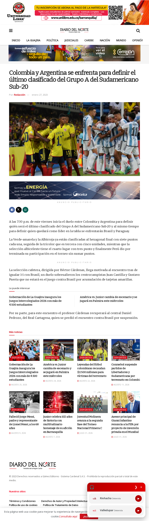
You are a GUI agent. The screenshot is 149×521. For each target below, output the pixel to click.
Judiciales (71, 40)
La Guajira (33, 40)
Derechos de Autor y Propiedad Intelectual (64, 501)
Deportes (18, 357)
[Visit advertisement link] (74, 12)
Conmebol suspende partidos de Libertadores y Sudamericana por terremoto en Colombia (126, 372)
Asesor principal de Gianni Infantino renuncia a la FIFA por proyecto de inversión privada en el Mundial (125, 424)
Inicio (16, 40)
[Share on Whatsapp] (25, 210)
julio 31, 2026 (86, 433)
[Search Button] (138, 30)
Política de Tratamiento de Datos (60, 505)
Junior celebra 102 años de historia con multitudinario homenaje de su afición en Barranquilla (58, 424)
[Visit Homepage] (74, 30)
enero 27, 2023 (40, 94)
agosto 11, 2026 (121, 384)
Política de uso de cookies (23, 505)
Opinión (138, 40)
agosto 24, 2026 (53, 381)
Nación (105, 40)
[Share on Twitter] (19, 210)
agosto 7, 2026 (52, 437)
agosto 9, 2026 (18, 433)
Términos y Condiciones (22, 501)
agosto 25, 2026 (19, 384)
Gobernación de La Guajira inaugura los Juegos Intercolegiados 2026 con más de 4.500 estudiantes (35, 300)
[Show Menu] (11, 30)
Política (52, 40)
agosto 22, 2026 (87, 381)
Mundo (121, 40)
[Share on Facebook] (12, 210)
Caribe (89, 40)
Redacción (19, 94)
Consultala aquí (68, 516)
